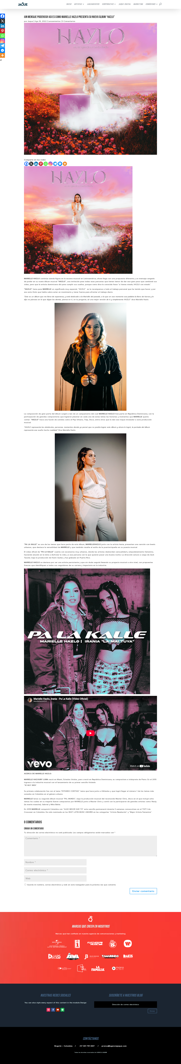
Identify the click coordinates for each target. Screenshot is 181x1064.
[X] (31, 164)
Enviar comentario (143, 891)
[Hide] (1, 60)
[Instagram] (50, 164)
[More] (65, 164)
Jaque (30, 21)
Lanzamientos (54, 21)
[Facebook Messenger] (60, 164)
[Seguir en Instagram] (48, 1010)
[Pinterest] (41, 164)
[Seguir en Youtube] (58, 1010)
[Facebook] (26, 164)
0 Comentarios (68, 21)
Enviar (152, 1011)
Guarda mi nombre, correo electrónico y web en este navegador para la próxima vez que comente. (71, 884)
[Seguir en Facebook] (53, 1010)
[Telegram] (55, 164)
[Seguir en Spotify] (62, 1010)
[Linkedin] (36, 164)
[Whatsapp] (45, 164)
